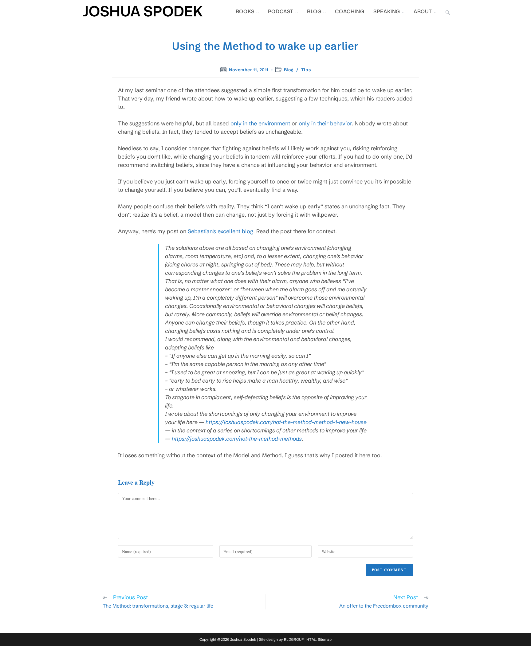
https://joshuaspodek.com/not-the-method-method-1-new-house (286, 422)
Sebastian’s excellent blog (220, 231)
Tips (306, 70)
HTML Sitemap (319, 639)
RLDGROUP (294, 639)
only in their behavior (325, 123)
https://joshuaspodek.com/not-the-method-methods (237, 438)
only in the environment (260, 123)
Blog (288, 70)
